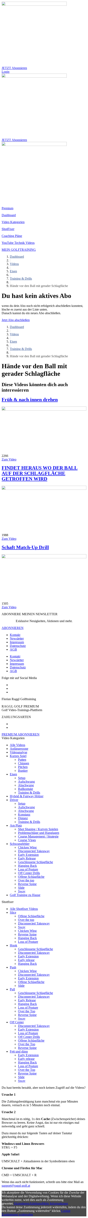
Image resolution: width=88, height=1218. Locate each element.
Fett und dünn (19, 1051)
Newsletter (17, 638)
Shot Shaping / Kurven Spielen (38, 829)
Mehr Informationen (55, 1203)
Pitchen (23, 767)
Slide (21, 887)
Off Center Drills (29, 873)
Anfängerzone (19, 748)
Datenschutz (18, 646)
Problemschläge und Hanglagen (38, 832)
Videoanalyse (18, 752)
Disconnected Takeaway (34, 851)
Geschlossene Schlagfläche (35, 862)
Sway (21, 891)
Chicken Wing (27, 847)
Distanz (23, 818)
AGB (13, 649)
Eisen (13, 271)
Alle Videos (17, 745)
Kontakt (15, 635)
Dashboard (9, 215)
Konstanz (24, 814)
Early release (26, 960)
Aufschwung (26, 781)
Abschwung (26, 785)
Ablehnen (35, 1203)
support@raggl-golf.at (16, 1185)
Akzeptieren (21, 1203)
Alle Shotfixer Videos (24, 909)
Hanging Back (27, 865)
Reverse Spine (27, 884)
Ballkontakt (25, 789)
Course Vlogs (27, 840)
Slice (13, 912)
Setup (21, 778)
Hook (13, 945)
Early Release (27, 858)
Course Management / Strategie (38, 836)
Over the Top (26, 1011)
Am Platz (16, 825)
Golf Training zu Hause (25, 895)
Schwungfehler (19, 843)
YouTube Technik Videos (18, 242)
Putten (22, 759)
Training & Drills (21, 278)
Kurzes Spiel (18, 756)
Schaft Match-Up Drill (25, 547)
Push (13, 967)
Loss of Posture (28, 869)
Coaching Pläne (12, 236)
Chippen (23, 763)
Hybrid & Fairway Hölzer (26, 796)
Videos (14, 264)
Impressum (17, 642)
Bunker (23, 770)
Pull (12, 989)
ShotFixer (8, 229)
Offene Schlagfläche (31, 876)
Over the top (26, 880)
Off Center (17, 1022)
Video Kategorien (13, 222)
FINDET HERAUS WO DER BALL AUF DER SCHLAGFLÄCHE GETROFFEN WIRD (40, 473)
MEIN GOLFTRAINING (19, 249)
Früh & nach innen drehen (30, 399)
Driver (14, 800)
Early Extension (28, 854)
